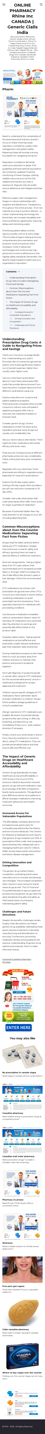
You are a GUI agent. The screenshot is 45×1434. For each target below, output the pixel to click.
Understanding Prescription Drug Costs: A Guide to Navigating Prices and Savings (22, 281)
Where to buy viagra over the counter (22, 1373)
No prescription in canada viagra (19, 1072)
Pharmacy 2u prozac (13, 1200)
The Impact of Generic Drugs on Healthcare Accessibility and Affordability (22, 305)
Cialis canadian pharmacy (15, 1329)
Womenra (7, 1243)
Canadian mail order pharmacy (18, 1156)
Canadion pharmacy (12, 1113)
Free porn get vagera (13, 1286)
